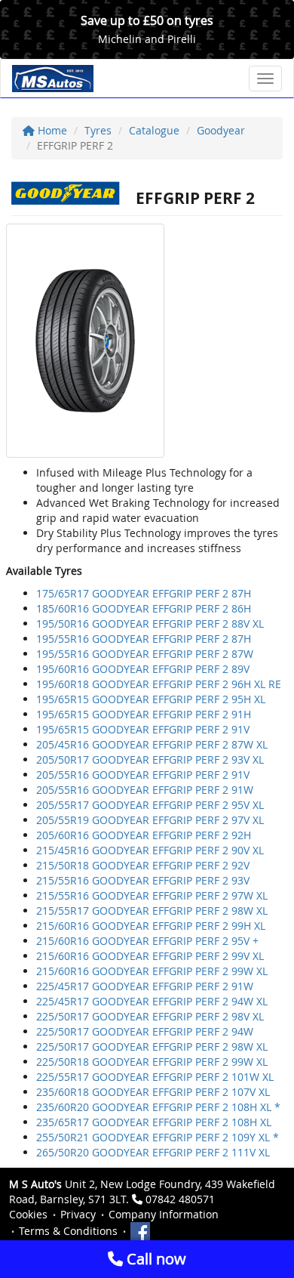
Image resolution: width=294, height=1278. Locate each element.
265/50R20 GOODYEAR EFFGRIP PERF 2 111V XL (153, 1152)
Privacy (78, 1214)
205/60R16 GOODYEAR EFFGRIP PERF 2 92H (143, 835)
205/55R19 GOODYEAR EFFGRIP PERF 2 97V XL (150, 820)
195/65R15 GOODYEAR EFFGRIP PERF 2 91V (143, 729)
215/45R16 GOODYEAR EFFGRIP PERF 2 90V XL (150, 850)
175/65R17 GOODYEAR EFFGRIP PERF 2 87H (143, 593)
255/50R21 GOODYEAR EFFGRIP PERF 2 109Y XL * (157, 1137)
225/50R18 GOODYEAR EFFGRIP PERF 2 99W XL (152, 1061)
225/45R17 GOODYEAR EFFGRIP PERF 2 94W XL (152, 1001)
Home (51, 130)
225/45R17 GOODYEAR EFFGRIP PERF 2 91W (144, 986)
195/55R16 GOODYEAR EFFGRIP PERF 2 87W (144, 654)
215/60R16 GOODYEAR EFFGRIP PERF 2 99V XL (150, 956)
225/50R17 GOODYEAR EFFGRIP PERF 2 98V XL (150, 1016)
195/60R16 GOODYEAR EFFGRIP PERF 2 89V (143, 669)
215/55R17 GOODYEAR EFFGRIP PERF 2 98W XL (152, 910)
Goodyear (221, 130)
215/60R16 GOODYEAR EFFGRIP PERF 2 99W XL (152, 971)
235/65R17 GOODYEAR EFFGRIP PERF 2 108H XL (153, 1122)
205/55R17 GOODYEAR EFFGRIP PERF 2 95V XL (150, 805)
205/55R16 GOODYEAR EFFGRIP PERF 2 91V (143, 774)
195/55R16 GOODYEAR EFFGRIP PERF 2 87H (143, 638)
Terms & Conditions (68, 1231)
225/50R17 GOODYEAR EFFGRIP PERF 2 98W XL (152, 1046)
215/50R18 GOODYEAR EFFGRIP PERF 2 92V (143, 865)
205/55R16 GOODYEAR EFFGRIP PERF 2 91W (144, 790)
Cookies (28, 1214)
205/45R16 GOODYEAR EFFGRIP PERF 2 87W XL (152, 744)
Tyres (98, 130)
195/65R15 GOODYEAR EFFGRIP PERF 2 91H (143, 714)
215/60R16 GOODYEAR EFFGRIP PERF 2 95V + (147, 941)
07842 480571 (180, 1199)
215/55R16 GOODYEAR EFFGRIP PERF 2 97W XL (152, 895)
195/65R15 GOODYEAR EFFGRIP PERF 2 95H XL (150, 699)
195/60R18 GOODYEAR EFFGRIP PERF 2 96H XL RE (158, 684)
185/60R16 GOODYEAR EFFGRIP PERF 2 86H (143, 608)
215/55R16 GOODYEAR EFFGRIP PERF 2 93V (143, 880)
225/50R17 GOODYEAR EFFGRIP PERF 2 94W (144, 1031)
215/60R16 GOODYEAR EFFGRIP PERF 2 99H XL (150, 925)
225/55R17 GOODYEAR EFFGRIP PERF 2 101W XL (155, 1077)
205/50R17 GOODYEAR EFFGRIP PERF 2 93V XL (150, 759)
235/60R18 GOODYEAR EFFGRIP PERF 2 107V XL (153, 1092)
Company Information (164, 1214)
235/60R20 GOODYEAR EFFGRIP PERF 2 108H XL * (158, 1107)
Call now (154, 1259)
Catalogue (154, 130)
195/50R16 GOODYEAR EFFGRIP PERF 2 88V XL (150, 623)
